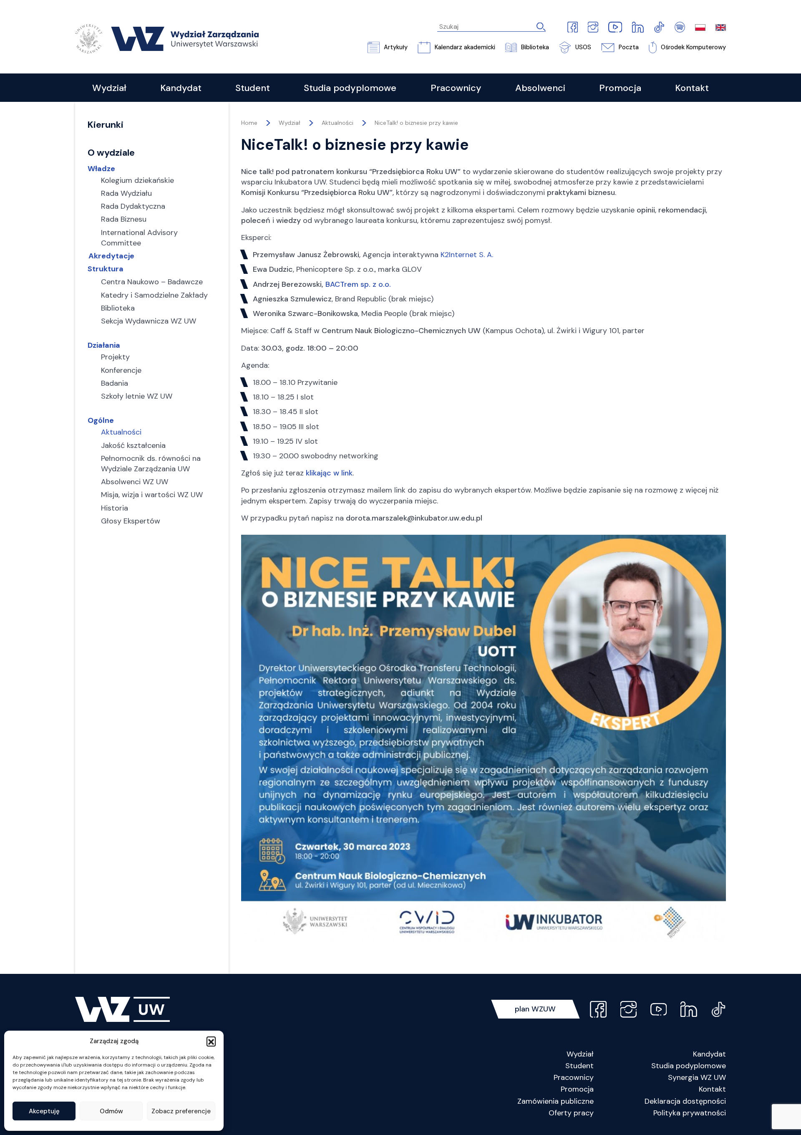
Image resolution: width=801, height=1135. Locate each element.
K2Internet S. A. (467, 255)
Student (579, 1066)
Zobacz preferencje (181, 1111)
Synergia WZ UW (697, 1077)
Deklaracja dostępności (685, 1101)
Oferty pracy (571, 1113)
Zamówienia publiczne (555, 1101)
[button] (211, 1041)
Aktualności (337, 122)
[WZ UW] (167, 38)
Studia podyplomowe (688, 1066)
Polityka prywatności (689, 1113)
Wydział (580, 1054)
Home (249, 122)
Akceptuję (44, 1111)
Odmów (111, 1111)
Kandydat (709, 1054)
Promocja (577, 1089)
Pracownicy (574, 1077)
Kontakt (712, 1089)
